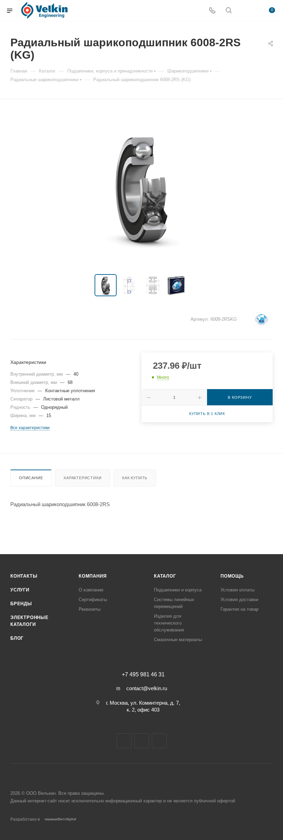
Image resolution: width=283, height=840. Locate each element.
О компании (91, 589)
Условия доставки (239, 599)
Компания (92, 576)
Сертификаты (93, 599)
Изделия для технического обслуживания (169, 623)
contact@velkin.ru (146, 688)
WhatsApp (159, 740)
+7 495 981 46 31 (143, 674)
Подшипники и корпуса (178, 589)
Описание (31, 478)
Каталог (165, 576)
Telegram (124, 740)
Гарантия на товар (239, 609)
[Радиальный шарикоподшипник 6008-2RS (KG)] (141, 188)
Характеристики (82, 478)
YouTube (141, 740)
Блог (16, 638)
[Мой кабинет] (245, 11)
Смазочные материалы (178, 639)
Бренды (21, 603)
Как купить (134, 478)
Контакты (23, 576)
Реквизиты (89, 609)
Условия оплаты (237, 589)
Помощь (232, 576)
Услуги (19, 589)
